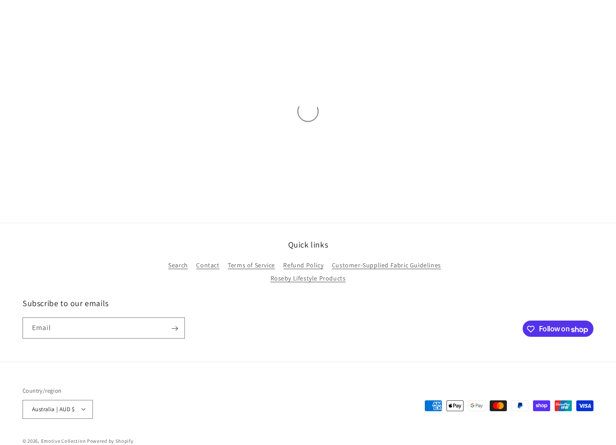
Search (178, 265)
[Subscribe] (174, 328)
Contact (207, 265)
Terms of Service (251, 265)
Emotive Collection (63, 440)
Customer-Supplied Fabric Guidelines (386, 265)
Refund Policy (303, 265)
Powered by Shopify (110, 440)
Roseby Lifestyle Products (308, 278)
